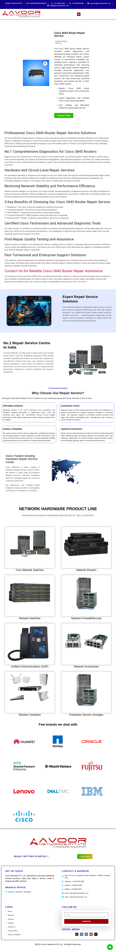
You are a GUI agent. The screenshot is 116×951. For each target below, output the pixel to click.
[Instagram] (76, 934)
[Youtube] (91, 934)
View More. (82, 282)
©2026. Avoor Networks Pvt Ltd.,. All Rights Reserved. (58, 944)
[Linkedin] (86, 934)
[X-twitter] (95, 934)
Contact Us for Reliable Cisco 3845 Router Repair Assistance (54, 271)
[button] (78, 14)
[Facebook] (81, 934)
